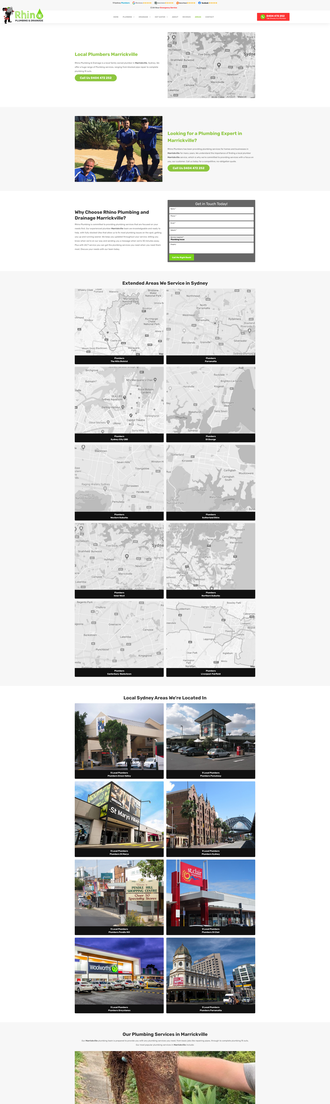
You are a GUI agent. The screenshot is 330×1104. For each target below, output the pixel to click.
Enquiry (173, 244)
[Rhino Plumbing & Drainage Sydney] (56, 15)
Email (173, 223)
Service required (177, 237)
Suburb (174, 230)
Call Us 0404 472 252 (96, 78)
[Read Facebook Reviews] (207, 3)
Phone (173, 216)
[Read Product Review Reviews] (165, 3)
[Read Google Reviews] (143, 3)
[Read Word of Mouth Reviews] (187, 3)
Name (173, 209)
